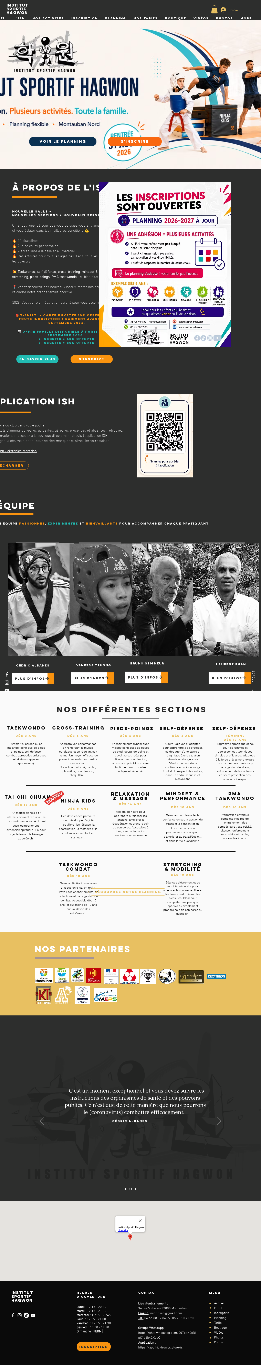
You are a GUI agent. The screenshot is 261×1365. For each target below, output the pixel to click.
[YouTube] (7, 691)
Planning (220, 1318)
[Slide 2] (130, 1189)
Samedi (83, 1327)
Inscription (221, 1313)
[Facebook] (7, 674)
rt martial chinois (24, 813)
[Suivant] (219, 1121)
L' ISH (218, 1308)
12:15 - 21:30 (101, 1323)
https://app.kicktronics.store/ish (161, 1348)
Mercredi (84, 1315)
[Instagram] (7, 682)
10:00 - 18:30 (99, 1327)
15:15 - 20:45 (101, 1315)
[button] (214, 9)
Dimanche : (85, 1332)
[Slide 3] (135, 1189)
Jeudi (82, 1319)
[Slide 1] (125, 1189)
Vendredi (84, 1323)
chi (31, 838)
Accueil (219, 1303)
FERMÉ (98, 1332)
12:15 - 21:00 (96, 1311)
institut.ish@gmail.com (165, 1313)
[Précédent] (42, 1121)
